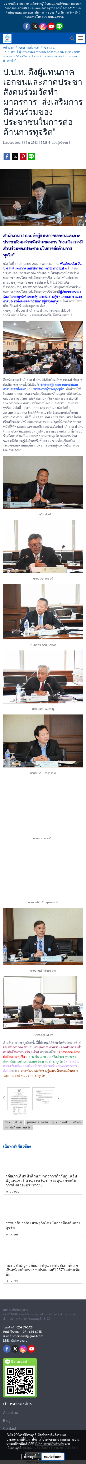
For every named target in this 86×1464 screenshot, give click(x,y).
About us (10, 1412)
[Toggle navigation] (80, 38)
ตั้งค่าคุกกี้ (30, 1456)
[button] (71, 38)
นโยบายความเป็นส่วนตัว (49, 1444)
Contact (9, 1428)
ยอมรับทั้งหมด (53, 1456)
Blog (6, 1420)
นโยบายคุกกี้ (13, 1448)
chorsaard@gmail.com (28, 1336)
